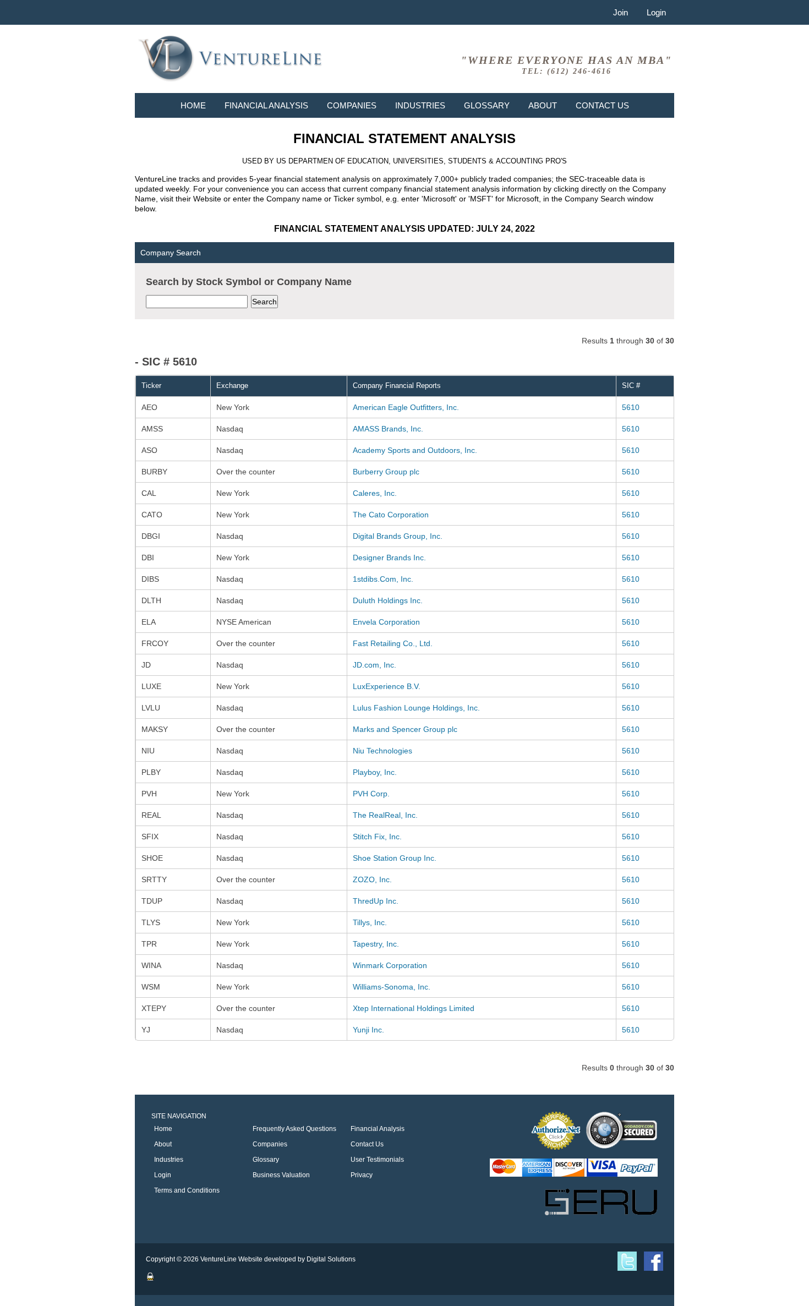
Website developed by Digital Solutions (297, 1259)
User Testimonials (377, 1159)
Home (193, 105)
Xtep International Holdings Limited (413, 1008)
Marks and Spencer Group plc (405, 729)
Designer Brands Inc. (389, 557)
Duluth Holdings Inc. (388, 600)
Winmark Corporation (390, 965)
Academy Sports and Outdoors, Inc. (415, 450)
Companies (351, 105)
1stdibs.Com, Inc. (383, 579)
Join (620, 12)
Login (656, 12)
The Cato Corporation (391, 514)
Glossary (487, 105)
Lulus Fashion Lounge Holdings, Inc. (416, 707)
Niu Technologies (382, 750)
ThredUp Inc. (375, 901)
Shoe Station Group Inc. (394, 858)
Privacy (362, 1175)
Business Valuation (281, 1175)
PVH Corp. (371, 793)
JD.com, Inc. (374, 664)
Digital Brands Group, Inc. (397, 536)
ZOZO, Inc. (372, 879)
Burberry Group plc (386, 471)
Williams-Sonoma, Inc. (391, 986)
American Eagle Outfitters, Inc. (406, 407)
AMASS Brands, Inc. (388, 428)
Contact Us (602, 105)
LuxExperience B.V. (386, 686)
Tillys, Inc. (370, 922)
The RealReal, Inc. (385, 815)
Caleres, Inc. (375, 493)
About (542, 105)
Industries (420, 105)
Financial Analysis (266, 105)
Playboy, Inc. (375, 772)
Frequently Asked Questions (294, 1129)
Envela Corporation (386, 622)
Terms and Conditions (187, 1190)
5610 (630, 407)
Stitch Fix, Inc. (377, 836)
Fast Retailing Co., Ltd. (393, 643)
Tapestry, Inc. (376, 943)
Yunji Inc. (368, 1029)
